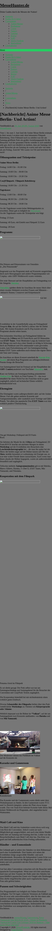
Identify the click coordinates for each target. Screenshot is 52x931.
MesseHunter (5, 128)
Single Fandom (17, 41)
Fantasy (14, 31)
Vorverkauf (35, 211)
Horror (13, 36)
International (16, 43)
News (7, 103)
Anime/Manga (17, 24)
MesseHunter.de (14, 5)
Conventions (10, 21)
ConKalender (11, 45)
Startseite (9, 16)
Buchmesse (15, 26)
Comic (13, 28)
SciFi (13, 38)
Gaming (14, 33)
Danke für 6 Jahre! (13, 19)
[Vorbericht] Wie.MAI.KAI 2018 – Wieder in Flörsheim (23, 920)
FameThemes (17, 930)
